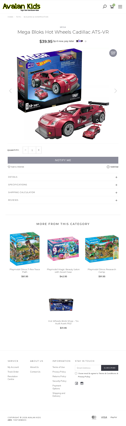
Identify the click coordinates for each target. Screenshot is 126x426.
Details (13, 177)
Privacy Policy (59, 371)
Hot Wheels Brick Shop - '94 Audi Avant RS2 (63, 322)
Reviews (13, 200)
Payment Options (57, 387)
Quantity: (13, 150)
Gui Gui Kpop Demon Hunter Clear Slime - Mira (24, 413)
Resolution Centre (13, 377)
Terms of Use (59, 367)
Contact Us (35, 371)
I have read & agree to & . (98, 375)
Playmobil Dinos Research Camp (102, 270)
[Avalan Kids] (22, 6)
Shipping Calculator (21, 192)
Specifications (17, 184)
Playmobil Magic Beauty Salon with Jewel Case (63, 270)
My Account (13, 367)
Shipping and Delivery (59, 394)
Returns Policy (59, 376)
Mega (63, 27)
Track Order (13, 371)
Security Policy (59, 381)
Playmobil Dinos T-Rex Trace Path (25, 270)
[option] (63, 94)
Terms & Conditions (107, 373)
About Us (34, 367)
